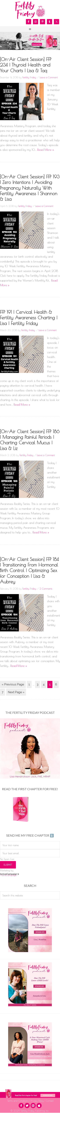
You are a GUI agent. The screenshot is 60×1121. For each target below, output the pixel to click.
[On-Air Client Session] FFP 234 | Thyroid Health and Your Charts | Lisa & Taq (25, 64)
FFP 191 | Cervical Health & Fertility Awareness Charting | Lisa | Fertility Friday (28, 317)
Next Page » (16, 692)
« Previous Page (13, 684)
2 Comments (46, 588)
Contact (49, 1100)
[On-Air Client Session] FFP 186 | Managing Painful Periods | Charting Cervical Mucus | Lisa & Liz (30, 440)
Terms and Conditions (18, 1100)
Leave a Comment (49, 77)
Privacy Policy (37, 1100)
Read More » (45, 149)
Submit (7, 864)
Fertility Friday (30, 10)
